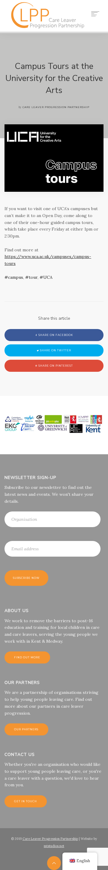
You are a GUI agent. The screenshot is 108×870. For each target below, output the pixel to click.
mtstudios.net (54, 846)
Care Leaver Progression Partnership (50, 839)
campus (15, 277)
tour (33, 277)
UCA (47, 277)
